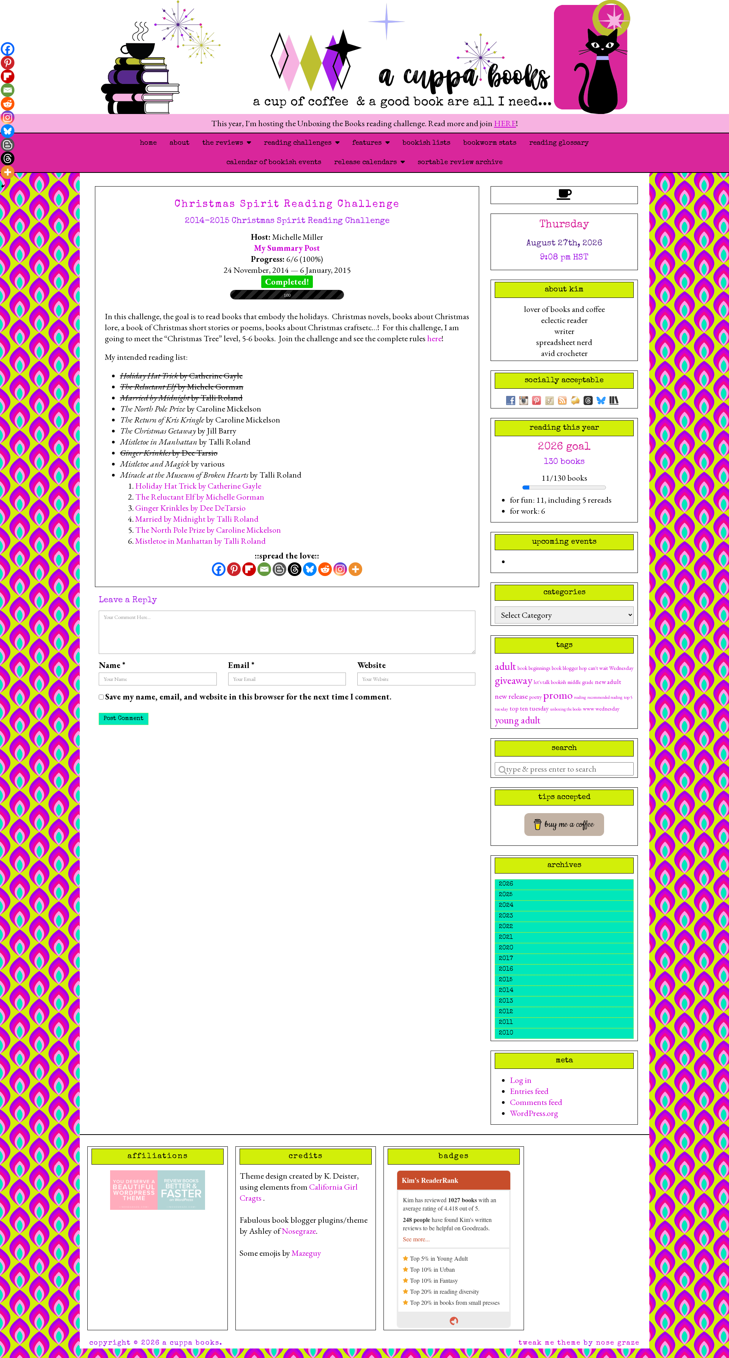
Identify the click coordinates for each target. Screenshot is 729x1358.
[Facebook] (219, 569)
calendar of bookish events (273, 162)
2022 (506, 927)
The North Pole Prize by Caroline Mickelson (208, 529)
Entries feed (529, 1091)
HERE (505, 123)
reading (580, 697)
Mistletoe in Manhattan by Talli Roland (200, 540)
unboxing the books (565, 709)
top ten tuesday (529, 708)
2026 (506, 885)
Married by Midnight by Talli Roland (197, 518)
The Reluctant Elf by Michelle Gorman (199, 496)
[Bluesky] (310, 569)
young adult (517, 719)
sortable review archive (460, 162)
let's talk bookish (550, 682)
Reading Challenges (299, 143)
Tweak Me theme (550, 1343)
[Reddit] (325, 569)
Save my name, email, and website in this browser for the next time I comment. (248, 696)
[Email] (264, 569)
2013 (506, 1002)
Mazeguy (306, 1252)
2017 (506, 959)
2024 (506, 906)
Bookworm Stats (489, 143)
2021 (506, 938)
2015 (506, 980)
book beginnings (534, 668)
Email (241, 665)
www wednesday (601, 708)
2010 (506, 1033)
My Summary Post (287, 247)
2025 (506, 895)
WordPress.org (534, 1113)
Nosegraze (299, 1230)
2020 (506, 948)
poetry (535, 696)
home (148, 143)
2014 (506, 991)
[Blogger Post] (279, 569)
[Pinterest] (234, 569)
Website (371, 665)
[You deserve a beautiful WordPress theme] (134, 1189)
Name (112, 665)
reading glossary (559, 143)
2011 (506, 1023)
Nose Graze (618, 1343)
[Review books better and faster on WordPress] (181, 1189)
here (434, 338)
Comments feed (536, 1102)
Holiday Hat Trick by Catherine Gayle (198, 485)
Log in (521, 1080)
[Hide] (3, 186)
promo (558, 694)
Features (368, 143)
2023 (506, 916)
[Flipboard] (249, 569)
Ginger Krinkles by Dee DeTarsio (190, 507)
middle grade (580, 682)
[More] (355, 569)
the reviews (224, 143)
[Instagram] (340, 569)
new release (511, 696)
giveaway (513, 680)
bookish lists (426, 143)
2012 (506, 1012)
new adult (608, 681)
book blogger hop (569, 668)
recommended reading (604, 697)
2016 (506, 970)
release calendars (367, 162)
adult (505, 666)
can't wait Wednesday (610, 667)
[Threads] (294, 569)
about (179, 143)
